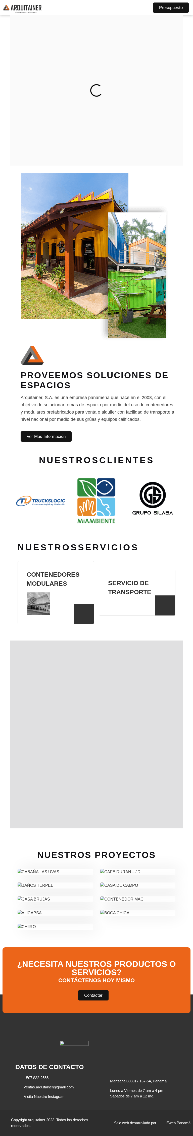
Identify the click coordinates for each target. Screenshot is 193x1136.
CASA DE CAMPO (138, 879)
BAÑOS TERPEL (55, 879)
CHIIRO (55, 921)
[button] (142, 8)
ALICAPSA (55, 907)
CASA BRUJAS (55, 893)
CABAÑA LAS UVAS (55, 866)
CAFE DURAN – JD (138, 866)
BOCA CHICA (137, 907)
